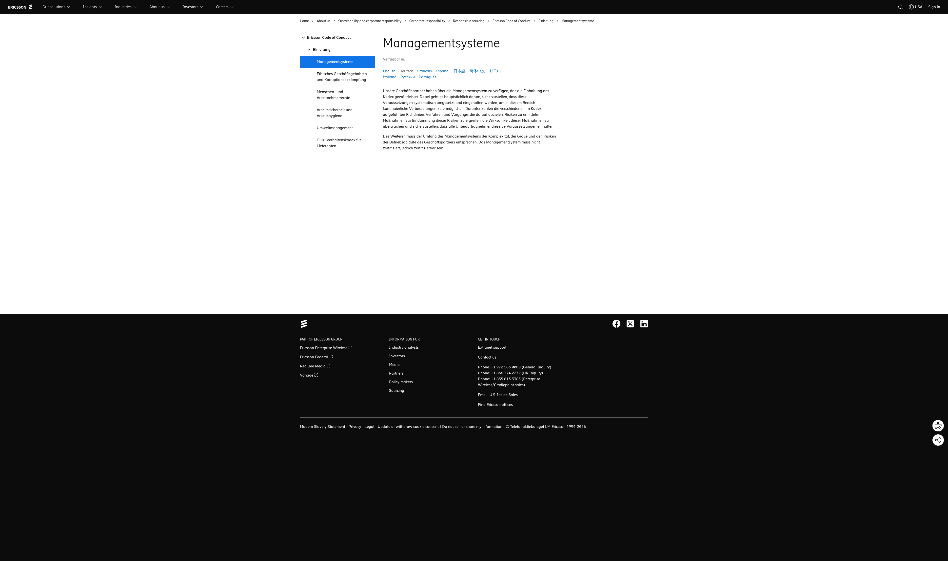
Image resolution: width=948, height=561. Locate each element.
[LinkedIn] (644, 324)
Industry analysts (404, 347)
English (389, 71)
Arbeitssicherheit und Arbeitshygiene (335, 112)
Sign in (934, 6)
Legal (369, 426)
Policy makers (401, 382)
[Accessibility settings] (938, 426)
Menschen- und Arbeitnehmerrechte (333, 94)
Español (443, 71)
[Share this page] (938, 440)
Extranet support (492, 347)
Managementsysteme (335, 61)
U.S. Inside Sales (504, 394)
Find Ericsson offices (495, 404)
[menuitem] (57, 7)
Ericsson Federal (314, 357)
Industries (123, 6)
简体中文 (477, 71)
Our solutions (53, 6)
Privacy (355, 426)
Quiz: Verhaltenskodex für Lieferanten (339, 143)
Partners (396, 373)
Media (394, 364)
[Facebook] (616, 324)
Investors (190, 6)
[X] (630, 324)
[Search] (900, 7)
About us (157, 6)
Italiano (389, 77)
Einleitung (322, 49)
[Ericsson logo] (20, 7)
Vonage (307, 375)
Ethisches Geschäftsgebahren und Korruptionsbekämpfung (342, 76)
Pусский (407, 77)
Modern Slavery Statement (322, 426)
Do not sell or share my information (472, 426)
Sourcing (396, 390)
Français (424, 71)
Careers (222, 6)
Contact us (487, 357)
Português (427, 77)
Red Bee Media (313, 366)
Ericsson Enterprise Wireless (324, 347)
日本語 (459, 71)
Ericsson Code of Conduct (329, 37)
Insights (90, 6)
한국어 (495, 71)
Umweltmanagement (335, 127)
